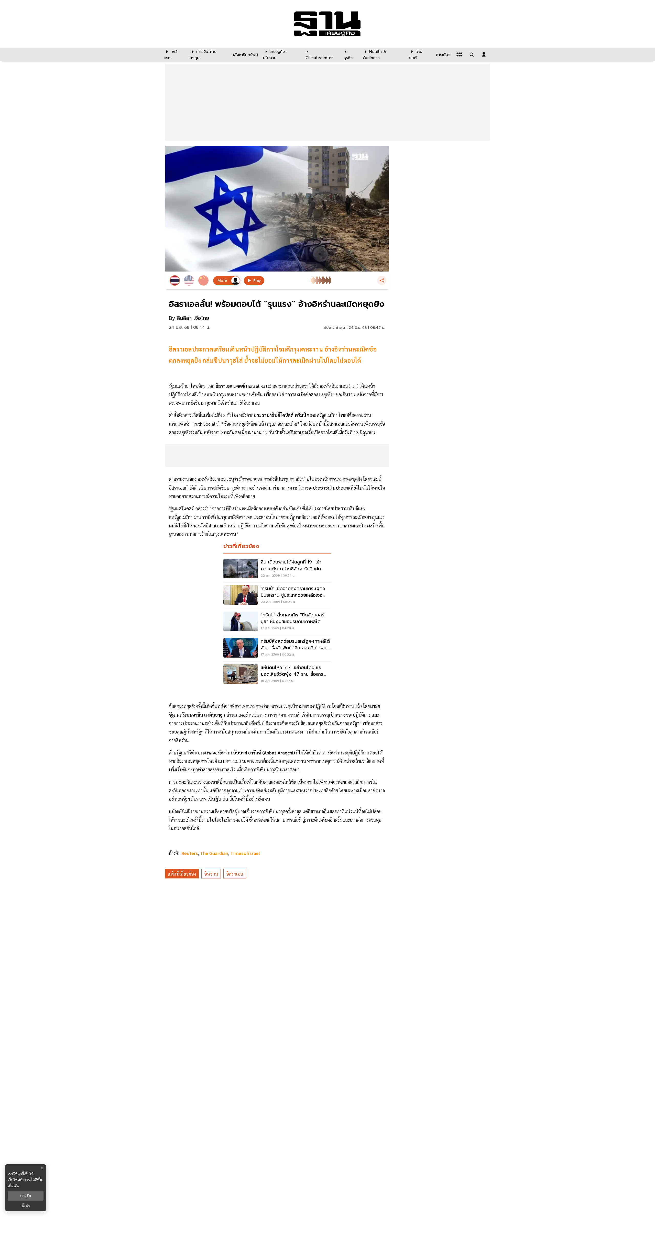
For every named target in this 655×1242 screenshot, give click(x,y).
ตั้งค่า (25, 1206)
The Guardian (214, 853)
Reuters (190, 853)
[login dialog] (483, 54)
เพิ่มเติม (13, 1185)
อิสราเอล (234, 874)
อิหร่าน (211, 874)
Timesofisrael (245, 853)
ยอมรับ (25, 1196)
